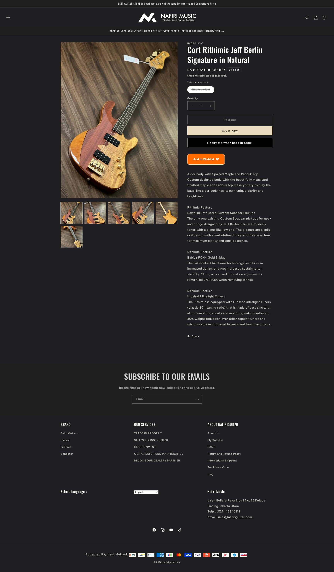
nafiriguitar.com (171, 562)
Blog (210, 474)
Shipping (192, 75)
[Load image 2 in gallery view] (95, 213)
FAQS (211, 447)
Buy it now (230, 131)
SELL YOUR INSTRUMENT (151, 440)
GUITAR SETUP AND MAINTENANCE (158, 453)
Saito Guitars (69, 433)
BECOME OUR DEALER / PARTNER (157, 460)
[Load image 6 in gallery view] (72, 237)
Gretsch (66, 447)
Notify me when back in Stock (230, 143)
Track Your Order (219, 467)
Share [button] (195, 336)
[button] (8, 17)
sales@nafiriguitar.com (234, 517)
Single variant (202, 90)
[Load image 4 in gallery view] (143, 213)
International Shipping (222, 460)
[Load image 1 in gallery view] (72, 213)
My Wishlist (215, 440)
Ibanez (65, 440)
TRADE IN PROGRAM (148, 433)
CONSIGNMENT (145, 447)
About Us (214, 433)
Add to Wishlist (203, 159)
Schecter (67, 453)
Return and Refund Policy (224, 453)
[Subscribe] (197, 399)
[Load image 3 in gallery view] (119, 213)
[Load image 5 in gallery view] (167, 213)
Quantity (192, 98)
